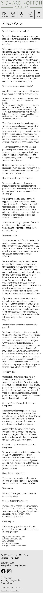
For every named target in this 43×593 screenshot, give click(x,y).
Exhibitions (4, 16)
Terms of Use (15, 591)
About (22, 16)
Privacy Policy (5, 591)
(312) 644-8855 (7, 562)
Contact (30, 16)
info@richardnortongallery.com (14, 565)
